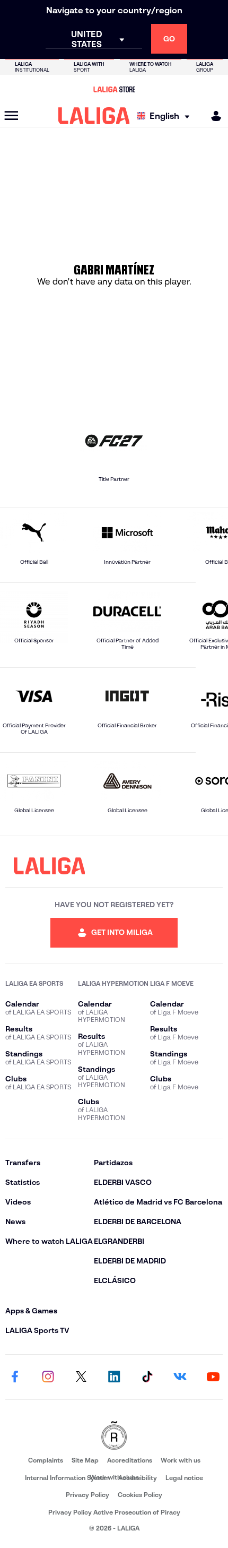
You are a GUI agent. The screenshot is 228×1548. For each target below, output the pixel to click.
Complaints (45, 1460)
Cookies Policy (140, 1494)
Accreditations (129, 1460)
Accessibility (137, 1477)
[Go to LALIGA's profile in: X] (81, 1377)
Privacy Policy (87, 1494)
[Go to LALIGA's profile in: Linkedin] (114, 1377)
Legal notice (184, 1477)
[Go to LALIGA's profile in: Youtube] (213, 1377)
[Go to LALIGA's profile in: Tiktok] (146, 1377)
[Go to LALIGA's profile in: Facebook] (14, 1377)
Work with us (180, 1460)
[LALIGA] (94, 115)
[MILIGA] (212, 116)
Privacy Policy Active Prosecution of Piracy (114, 1512)
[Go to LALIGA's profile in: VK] (180, 1377)
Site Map (85, 1460)
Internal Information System (67, 1477)
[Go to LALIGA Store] (114, 89)
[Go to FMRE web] (114, 1436)
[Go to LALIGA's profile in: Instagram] (47, 1377)
